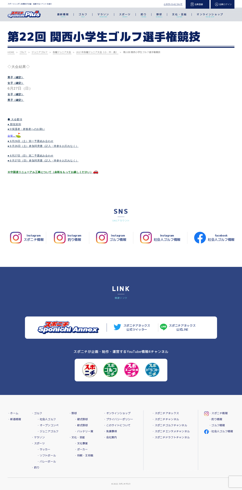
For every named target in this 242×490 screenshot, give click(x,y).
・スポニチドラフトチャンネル (171, 437)
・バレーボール (46, 461)
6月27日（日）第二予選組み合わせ (32, 155)
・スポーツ (38, 443)
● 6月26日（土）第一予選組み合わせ (31, 141)
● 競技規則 (14, 124)
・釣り (35, 467)
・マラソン (38, 437)
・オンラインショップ (116, 413)
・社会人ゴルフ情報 (221, 431)
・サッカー (43, 449)
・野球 (73, 413)
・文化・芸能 (77, 437)
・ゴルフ (36, 413)
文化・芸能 (179, 15)
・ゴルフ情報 (217, 425)
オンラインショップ (210, 15)
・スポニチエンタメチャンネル (171, 431)
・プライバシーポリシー (118, 419)
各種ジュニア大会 (62, 52)
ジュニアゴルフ (39, 52)
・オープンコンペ (47, 425)
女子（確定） (16, 82)
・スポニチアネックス (165, 413)
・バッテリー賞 (83, 431)
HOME (11, 52)
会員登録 (199, 4)
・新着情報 (14, 419)
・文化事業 (81, 443)
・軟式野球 (81, 425)
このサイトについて (173, 4)
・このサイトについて (116, 425)
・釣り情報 (215, 419)
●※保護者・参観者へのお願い (26, 129)
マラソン (103, 15)
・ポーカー (81, 449)
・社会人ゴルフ (46, 419)
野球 (159, 15)
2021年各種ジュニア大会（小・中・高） (97, 52)
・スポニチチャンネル (165, 419)
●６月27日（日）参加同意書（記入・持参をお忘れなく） (43, 160)
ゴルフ (83, 15)
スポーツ (125, 15)
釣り (144, 15)
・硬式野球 (81, 419)
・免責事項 (110, 431)
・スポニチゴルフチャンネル (169, 425)
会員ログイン (225, 4)
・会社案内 (110, 437)
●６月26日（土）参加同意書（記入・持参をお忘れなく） (43, 145)
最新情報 (63, 15)
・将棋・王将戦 (83, 455)
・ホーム (13, 413)
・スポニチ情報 (218, 413)
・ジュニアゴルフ (47, 431)
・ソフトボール (46, 455)
